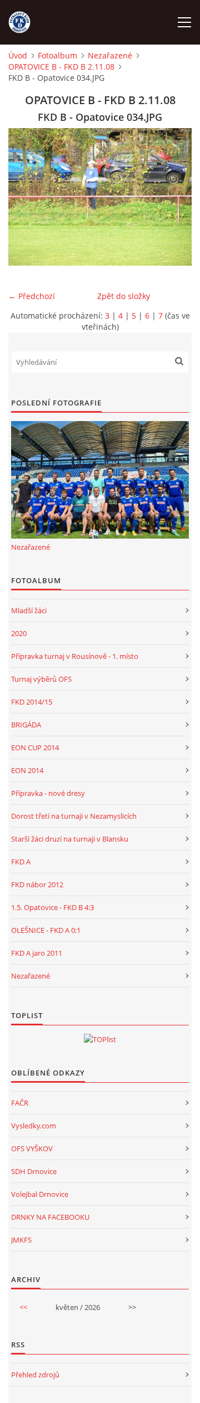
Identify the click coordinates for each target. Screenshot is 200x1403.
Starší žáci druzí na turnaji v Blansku (69, 839)
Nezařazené (110, 55)
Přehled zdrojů (35, 1375)
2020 (19, 633)
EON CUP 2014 (35, 747)
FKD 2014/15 (31, 702)
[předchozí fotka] (26, 197)
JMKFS (21, 1240)
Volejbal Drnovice (39, 1194)
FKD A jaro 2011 (36, 953)
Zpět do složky (123, 296)
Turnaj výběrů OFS (41, 679)
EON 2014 (27, 770)
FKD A (21, 862)
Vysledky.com (33, 1126)
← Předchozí (31, 296)
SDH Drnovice (34, 1171)
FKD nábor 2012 (37, 884)
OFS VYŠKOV (32, 1148)
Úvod (17, 55)
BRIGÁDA (26, 725)
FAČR (19, 1103)
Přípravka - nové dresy (48, 793)
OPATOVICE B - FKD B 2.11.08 (61, 66)
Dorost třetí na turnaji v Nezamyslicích (74, 816)
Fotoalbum (57, 55)
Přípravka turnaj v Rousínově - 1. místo (74, 656)
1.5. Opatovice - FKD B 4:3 (52, 907)
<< (23, 1307)
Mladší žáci (29, 610)
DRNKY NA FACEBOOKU (50, 1217)
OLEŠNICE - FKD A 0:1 (46, 930)
